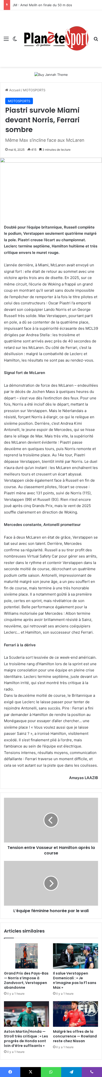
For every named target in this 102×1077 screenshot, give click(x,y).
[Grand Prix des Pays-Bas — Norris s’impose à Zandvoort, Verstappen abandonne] (26, 956)
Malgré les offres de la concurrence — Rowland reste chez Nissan (75, 1036)
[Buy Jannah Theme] (51, 74)
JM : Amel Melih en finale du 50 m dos (42, 5)
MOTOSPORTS (34, 90)
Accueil (14, 90)
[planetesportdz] (55, 38)
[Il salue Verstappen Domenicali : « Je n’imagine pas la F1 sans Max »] (75, 956)
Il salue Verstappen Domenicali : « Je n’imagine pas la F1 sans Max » (74, 980)
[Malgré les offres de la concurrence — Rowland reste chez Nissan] (75, 1014)
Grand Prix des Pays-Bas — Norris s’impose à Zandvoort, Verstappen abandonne (26, 980)
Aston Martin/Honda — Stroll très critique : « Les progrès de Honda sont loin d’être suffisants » (26, 1038)
